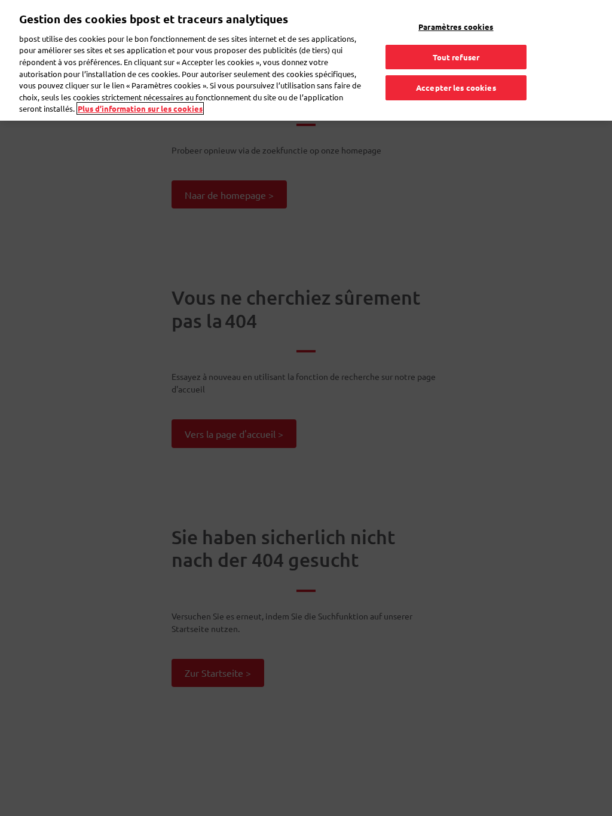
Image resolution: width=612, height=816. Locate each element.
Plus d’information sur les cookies (140, 108)
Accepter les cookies (456, 87)
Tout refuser (456, 57)
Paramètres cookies (455, 27)
